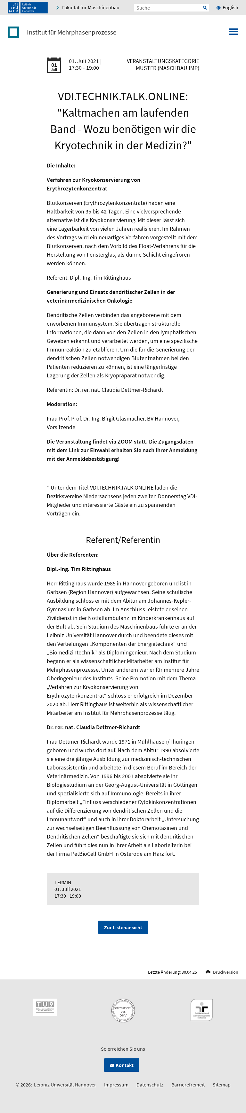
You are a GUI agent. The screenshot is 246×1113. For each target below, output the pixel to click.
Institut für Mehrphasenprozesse (71, 32)
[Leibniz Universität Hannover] (28, 7)
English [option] (230, 7)
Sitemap (222, 1084)
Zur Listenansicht (123, 927)
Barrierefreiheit (188, 1084)
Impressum (116, 1084)
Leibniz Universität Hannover (65, 1084)
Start (205, 8)
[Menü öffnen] (233, 33)
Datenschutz (149, 1084)
